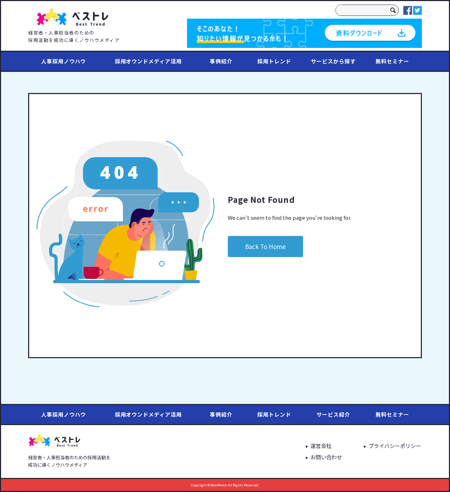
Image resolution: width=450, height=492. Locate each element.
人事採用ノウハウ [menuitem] (63, 61)
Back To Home (265, 246)
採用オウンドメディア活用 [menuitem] (148, 61)
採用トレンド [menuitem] (274, 61)
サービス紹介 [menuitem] (333, 414)
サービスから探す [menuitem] (333, 61)
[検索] (393, 10)
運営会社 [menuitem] (321, 445)
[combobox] (362, 10)
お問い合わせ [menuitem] (326, 457)
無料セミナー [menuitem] (392, 61)
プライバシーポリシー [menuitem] (394, 445)
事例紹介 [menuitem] (221, 61)
